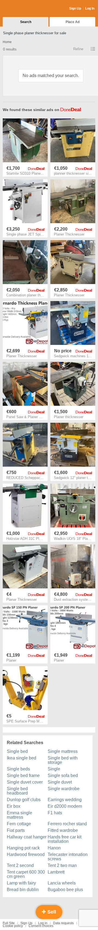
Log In (89, 8)
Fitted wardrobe (63, 830)
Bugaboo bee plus (65, 889)
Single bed (17, 751)
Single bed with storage (63, 760)
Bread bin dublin (23, 889)
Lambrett (56, 872)
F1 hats (55, 812)
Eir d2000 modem (65, 806)
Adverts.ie (24, 9)
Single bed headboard (17, 790)
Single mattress (63, 751)
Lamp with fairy (21, 883)
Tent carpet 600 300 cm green (26, 874)
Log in (42, 923)
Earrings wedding (65, 799)
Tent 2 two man (62, 865)
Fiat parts (16, 830)
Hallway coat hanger (27, 837)
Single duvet (60, 782)
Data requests (63, 923)
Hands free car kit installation (64, 839)
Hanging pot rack (23, 848)
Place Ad (72, 22)
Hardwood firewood (26, 854)
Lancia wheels (62, 883)
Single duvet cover (25, 782)
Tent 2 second (20, 865)
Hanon (54, 848)
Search (25, 22)
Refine (78, 49)
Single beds (18, 769)
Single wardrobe (63, 788)
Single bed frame (23, 775)
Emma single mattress (19, 815)
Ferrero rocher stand (67, 823)
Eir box (13, 806)
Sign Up (75, 8)
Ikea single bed (21, 758)
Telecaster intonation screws (68, 856)
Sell (51, 912)
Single (54, 769)
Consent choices (41, 926)
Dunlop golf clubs (24, 799)
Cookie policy (13, 926)
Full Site (9, 923)
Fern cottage (19, 823)
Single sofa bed (63, 775)
